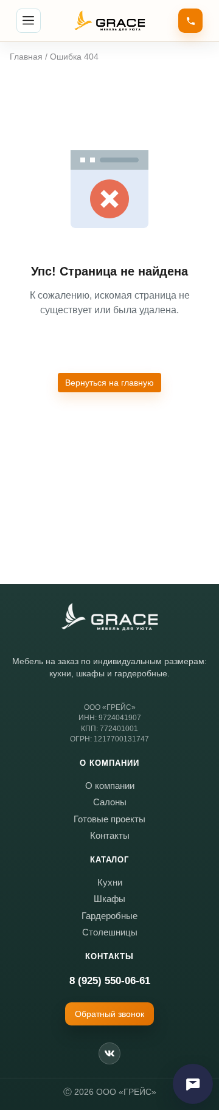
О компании (109, 785)
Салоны (110, 802)
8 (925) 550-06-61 (109, 981)
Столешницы (109, 932)
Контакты (110, 835)
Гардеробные (109, 916)
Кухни (109, 882)
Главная (26, 56)
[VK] (109, 1053)
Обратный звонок (109, 1014)
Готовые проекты (109, 819)
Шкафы (109, 898)
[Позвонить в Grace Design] (190, 21)
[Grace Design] (109, 616)
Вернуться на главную (109, 382)
